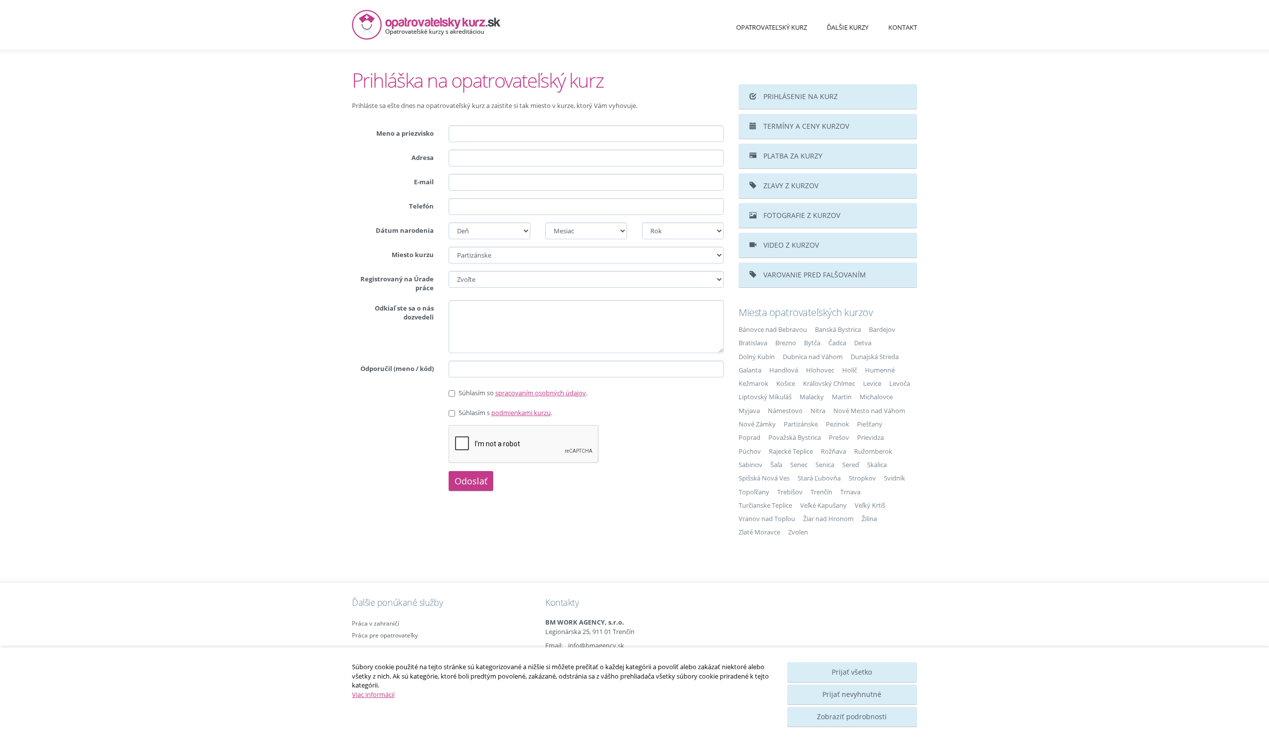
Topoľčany (754, 491)
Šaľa (776, 464)
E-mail (424, 181)
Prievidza (870, 437)
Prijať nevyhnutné (851, 694)
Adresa (422, 157)
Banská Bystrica (838, 329)
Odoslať (471, 481)
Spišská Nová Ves (764, 478)
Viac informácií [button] (373, 694)
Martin (842, 396)
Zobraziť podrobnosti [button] (852, 716)
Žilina (869, 518)
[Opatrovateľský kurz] (441, 25)
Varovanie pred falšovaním (813, 274)
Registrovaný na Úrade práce (397, 283)
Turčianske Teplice (765, 505)
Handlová (783, 370)
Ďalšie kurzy (847, 27)
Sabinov (750, 464)
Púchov (750, 451)
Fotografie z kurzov (800, 215)
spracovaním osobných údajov (540, 392)
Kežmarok (753, 383)
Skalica (877, 464)
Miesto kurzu (413, 254)
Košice (785, 383)
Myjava (749, 410)
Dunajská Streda (875, 356)
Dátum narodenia (405, 230)
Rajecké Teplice (791, 451)
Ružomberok (873, 451)
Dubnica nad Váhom (813, 356)
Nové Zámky (757, 424)
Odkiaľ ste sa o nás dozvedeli (404, 313)
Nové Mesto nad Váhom (869, 410)
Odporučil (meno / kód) (397, 368)
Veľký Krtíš (870, 505)
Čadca (837, 342)
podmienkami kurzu (521, 412)
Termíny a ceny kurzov (805, 126)
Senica (824, 464)
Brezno (785, 342)
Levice (872, 383)
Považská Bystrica (794, 437)
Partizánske (801, 424)
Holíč (849, 370)
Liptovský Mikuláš (765, 396)
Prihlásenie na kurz (799, 96)
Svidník (894, 478)
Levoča (899, 383)
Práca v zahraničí (375, 623)
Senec (799, 464)
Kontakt (902, 27)
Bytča (812, 342)
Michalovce (876, 396)
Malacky (812, 396)
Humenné (880, 370)
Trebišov (790, 491)
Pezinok (837, 424)
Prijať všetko (852, 672)
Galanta (750, 370)
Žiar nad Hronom (828, 518)
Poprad (749, 437)
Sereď (850, 464)
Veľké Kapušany (823, 505)
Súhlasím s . (505, 412)
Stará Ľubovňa (819, 478)
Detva (862, 342)
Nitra (817, 410)
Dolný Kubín (757, 356)
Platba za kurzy (791, 155)
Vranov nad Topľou (767, 518)
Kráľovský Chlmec (829, 383)
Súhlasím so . (523, 392)
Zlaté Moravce (759, 532)
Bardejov (882, 329)
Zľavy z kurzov (789, 185)
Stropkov (862, 478)
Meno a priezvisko (405, 133)
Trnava (850, 491)
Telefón (421, 206)
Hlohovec (820, 370)
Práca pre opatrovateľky (385, 635)
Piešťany (869, 424)
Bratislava (753, 342)
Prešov (839, 437)
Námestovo (785, 410)
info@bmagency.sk (596, 645)
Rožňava (833, 451)
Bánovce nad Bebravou (773, 329)
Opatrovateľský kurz (771, 27)
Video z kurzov (790, 245)
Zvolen (798, 532)
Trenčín (821, 491)
